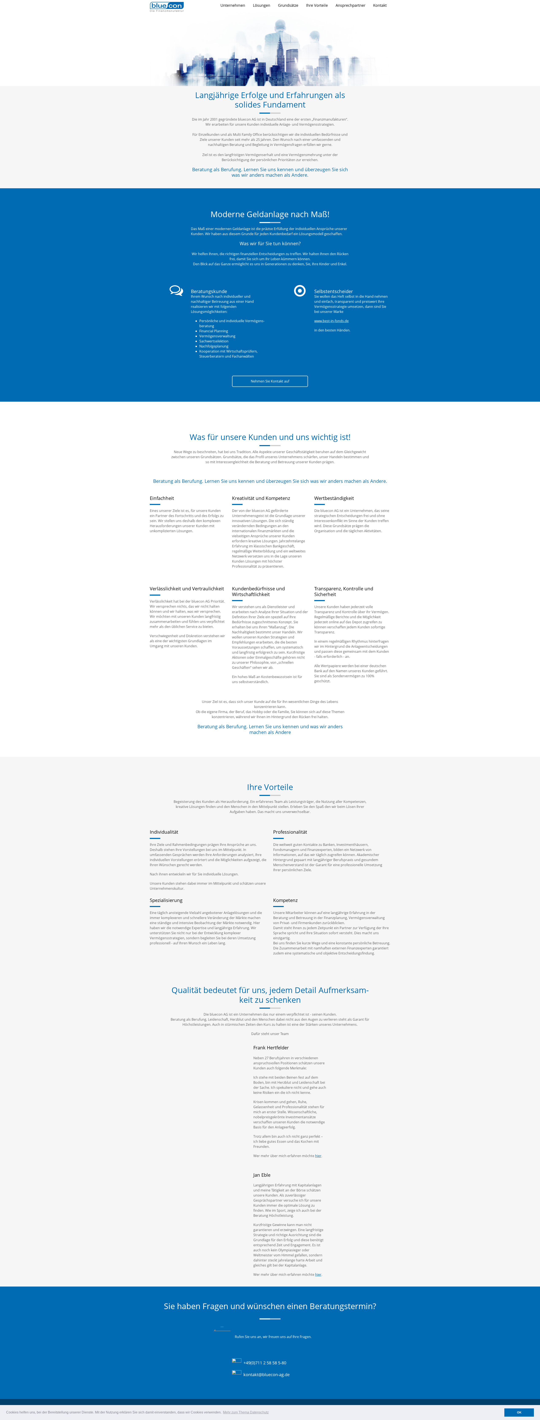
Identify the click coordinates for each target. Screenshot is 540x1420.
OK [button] (519, 1412)
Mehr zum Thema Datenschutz (246, 1412)
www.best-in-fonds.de (331, 321)
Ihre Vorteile (317, 5)
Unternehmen (232, 5)
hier (318, 1155)
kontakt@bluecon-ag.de (266, 1374)
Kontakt (380, 5)
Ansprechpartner (350, 5)
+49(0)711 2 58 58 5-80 (264, 1363)
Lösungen (261, 5)
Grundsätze (288, 5)
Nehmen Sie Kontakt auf (270, 381)
